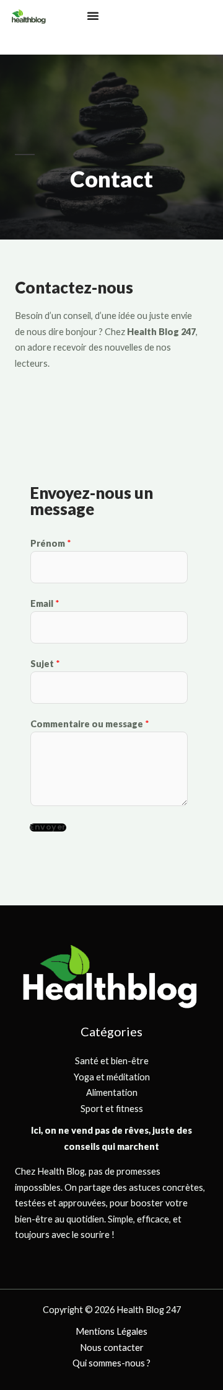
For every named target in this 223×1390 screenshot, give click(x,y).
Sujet (45, 663)
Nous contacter (112, 1347)
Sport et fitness (112, 1108)
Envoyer (48, 827)
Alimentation (112, 1092)
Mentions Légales (111, 1331)
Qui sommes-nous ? (111, 1363)
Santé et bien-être (112, 1061)
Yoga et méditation (112, 1077)
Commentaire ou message (89, 724)
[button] (93, 15)
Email (44, 603)
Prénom (50, 543)
